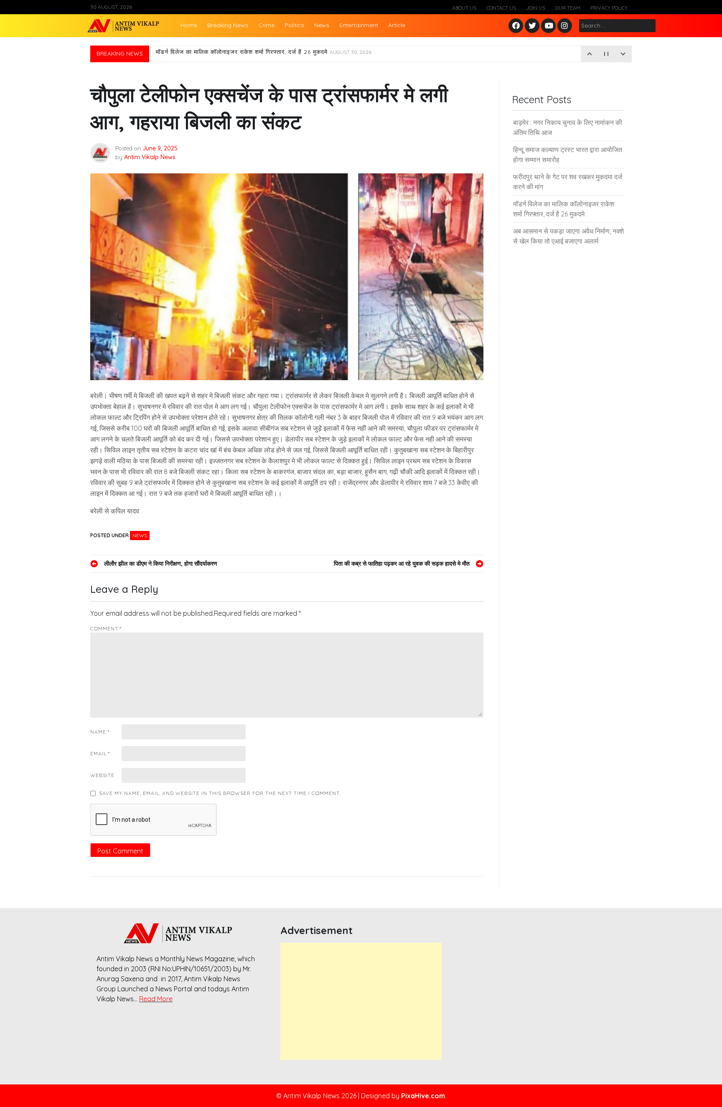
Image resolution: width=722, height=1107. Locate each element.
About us (464, 8)
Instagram (566, 26)
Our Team (567, 8)
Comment (106, 628)
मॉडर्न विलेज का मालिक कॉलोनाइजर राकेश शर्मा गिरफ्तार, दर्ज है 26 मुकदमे (263, 54)
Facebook (517, 26)
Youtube (549, 26)
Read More (156, 999)
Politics (294, 25)
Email (100, 753)
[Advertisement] (361, 1001)
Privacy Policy (609, 8)
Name (99, 732)
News (321, 25)
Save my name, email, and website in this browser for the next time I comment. (220, 793)
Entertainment (358, 25)
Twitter (532, 26)
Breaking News (227, 25)
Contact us (501, 8)
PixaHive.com (423, 1096)
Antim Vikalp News (149, 157)
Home (188, 25)
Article (396, 25)
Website (102, 775)
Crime (266, 25)
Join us (535, 8)
